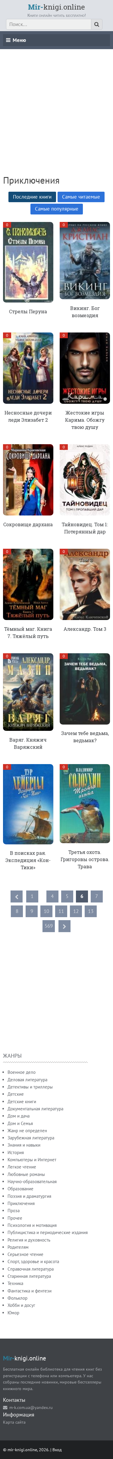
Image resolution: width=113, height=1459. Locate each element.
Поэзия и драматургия (29, 1196)
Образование (20, 1189)
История (16, 1152)
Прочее (15, 1218)
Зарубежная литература (31, 1138)
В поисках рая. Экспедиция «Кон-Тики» (28, 860)
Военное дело (22, 1072)
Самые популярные (56, 208)
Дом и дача (19, 1116)
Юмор (13, 1313)
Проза (14, 1210)
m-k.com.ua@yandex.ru (31, 1407)
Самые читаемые (81, 196)
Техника (15, 1283)
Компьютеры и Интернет (32, 1159)
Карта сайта (14, 1422)
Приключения (21, 1203)
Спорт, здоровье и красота (33, 1261)
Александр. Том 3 (85, 629)
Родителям (18, 1247)
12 (76, 911)
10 (46, 911)
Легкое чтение (22, 1167)
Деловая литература (27, 1079)
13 (90, 911)
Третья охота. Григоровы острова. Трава (85, 859)
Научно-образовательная (32, 1181)
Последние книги (32, 196)
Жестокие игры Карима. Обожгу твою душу (85, 419)
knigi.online (56, 7)
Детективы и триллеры (30, 1087)
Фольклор (17, 1298)
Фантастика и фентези (30, 1291)
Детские (16, 1094)
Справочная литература (31, 1269)
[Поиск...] (96, 24)
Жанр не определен (27, 1130)
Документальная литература (35, 1109)
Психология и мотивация (32, 1225)
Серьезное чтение (25, 1254)
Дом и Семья (20, 1123)
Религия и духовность (29, 1240)
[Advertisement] (56, 105)
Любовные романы (26, 1174)
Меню (19, 40)
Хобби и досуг (21, 1305)
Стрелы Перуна (28, 311)
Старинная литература (29, 1276)
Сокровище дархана (28, 524)
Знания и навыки (24, 1145)
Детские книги (22, 1101)
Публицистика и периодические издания (48, 1232)
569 (49, 926)
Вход (57, 1449)
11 (61, 911)
